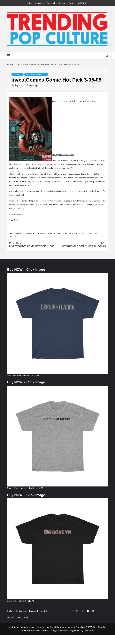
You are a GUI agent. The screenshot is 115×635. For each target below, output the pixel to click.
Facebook (51, 3)
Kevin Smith (73, 233)
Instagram (39, 3)
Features (17, 74)
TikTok (29, 3)
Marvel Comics (86, 233)
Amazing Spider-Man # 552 (25, 233)
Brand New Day (54, 233)
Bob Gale (42, 233)
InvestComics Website (36, 74)
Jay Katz (19, 85)
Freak (64, 233)
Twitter (72, 3)
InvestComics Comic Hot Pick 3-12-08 (83, 244)
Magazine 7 (75, 630)
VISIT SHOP (82, 3)
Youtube (61, 3)
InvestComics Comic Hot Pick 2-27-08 (31, 244)
